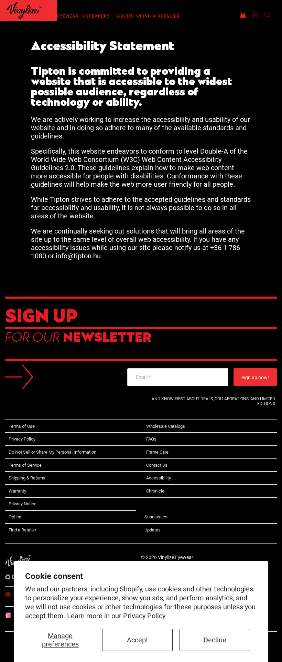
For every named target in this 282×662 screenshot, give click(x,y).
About (125, 16)
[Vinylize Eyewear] (24, 10)
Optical (15, 516)
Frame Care (157, 452)
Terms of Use (22, 426)
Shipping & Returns (27, 477)
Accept (137, 640)
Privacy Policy (144, 616)
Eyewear (68, 16)
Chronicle (155, 491)
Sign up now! (255, 377)
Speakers (98, 16)
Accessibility (158, 477)
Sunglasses (155, 516)
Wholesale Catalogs (165, 426)
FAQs (151, 439)
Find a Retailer (160, 16)
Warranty (17, 491)
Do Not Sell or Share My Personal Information (52, 452)
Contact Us (156, 465)
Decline (215, 640)
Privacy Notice (22, 503)
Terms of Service (25, 465)
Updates (152, 529)
